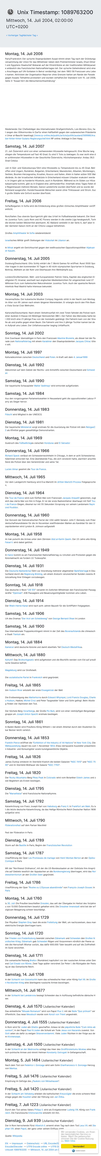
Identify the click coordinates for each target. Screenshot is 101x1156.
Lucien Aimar (11, 469)
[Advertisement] (50, 105)
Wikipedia (17, 1136)
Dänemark (60, 938)
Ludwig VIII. (73, 1109)
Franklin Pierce (12, 742)
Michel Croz (30, 700)
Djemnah (17, 593)
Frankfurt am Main (81, 806)
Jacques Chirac (83, 341)
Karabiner (47, 341)
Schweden (75, 938)
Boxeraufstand (72, 631)
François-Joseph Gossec (80, 887)
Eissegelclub (47, 690)
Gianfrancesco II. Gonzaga (73, 1065)
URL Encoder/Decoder (55, 1143)
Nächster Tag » (30, 35)
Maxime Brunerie (65, 338)
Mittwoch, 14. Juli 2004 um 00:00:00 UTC (51, 1149)
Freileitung (52, 922)
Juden (24, 1027)
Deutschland (38, 357)
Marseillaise (15, 793)
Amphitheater (19, 233)
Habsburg (52, 806)
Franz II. (65, 806)
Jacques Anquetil (71, 498)
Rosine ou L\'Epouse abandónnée (45, 887)
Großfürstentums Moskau (73, 1049)
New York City (84, 742)
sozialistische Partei (19, 677)
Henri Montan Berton (70, 858)
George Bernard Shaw (64, 618)
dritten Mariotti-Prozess (69, 482)
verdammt (49, 1033)
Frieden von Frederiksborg (22, 938)
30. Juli (11, 903)
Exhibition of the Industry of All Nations (53, 742)
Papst (23, 1128)
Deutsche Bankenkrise (20, 571)
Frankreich (37, 677)
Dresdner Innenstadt (69, 906)
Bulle (74, 1011)
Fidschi (8, 414)
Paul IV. (30, 1030)
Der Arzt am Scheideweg (34, 618)
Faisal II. (9, 542)
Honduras (49, 443)
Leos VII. (84, 1125)
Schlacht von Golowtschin (24, 979)
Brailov (33, 960)
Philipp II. (38, 1109)
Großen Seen (36, 874)
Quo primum (84, 1011)
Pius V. (60, 1011)
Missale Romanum (31, 1011)
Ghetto (34, 1027)
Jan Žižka (59, 1097)
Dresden (45, 903)
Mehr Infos (70, 1140)
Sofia (32, 233)
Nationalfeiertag (23, 341)
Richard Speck (12, 455)
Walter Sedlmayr (42, 385)
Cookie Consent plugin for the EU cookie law (78, 1150)
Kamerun (9, 647)
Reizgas (90, 427)
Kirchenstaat (14, 1036)
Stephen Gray (25, 922)
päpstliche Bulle (72, 1027)
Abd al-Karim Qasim (61, 539)
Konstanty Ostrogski (57, 1052)
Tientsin (17, 634)
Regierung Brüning (33, 574)
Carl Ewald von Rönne (20, 963)
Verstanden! (79, 1146)
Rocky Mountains (17, 777)
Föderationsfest (13, 825)
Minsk (10, 247)
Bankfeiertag (80, 571)
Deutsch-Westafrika (71, 647)
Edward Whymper (57, 697)
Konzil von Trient (57, 1014)
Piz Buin (51, 711)
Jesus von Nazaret (70, 1030)
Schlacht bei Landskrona (23, 995)
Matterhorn (34, 697)
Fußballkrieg (25, 443)
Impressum (17, 1143)
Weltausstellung (13, 746)
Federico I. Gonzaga (35, 1065)
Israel (7, 240)
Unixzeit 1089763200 (16, 1149)
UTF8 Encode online (37, 1146)
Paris (7, 890)
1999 (85, 357)
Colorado (51, 777)
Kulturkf (9, 659)
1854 (52, 746)
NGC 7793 (54, 765)
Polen (52, 357)
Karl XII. (82, 979)
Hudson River (15, 690)
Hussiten (26, 1097)
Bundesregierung (61, 871)
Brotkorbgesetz (26, 659)
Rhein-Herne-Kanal (18, 605)
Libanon (62, 240)
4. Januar (78, 357)
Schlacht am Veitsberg (22, 1093)
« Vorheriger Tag (14, 35)
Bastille (22, 845)
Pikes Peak (38, 777)
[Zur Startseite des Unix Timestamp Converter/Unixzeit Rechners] (11, 12)
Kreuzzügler (66, 1093)
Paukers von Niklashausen (45, 1081)
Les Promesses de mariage (41, 858)
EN (6, 1143)
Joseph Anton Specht (27, 714)
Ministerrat (26, 427)
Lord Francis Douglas (77, 697)
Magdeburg (11, 670)
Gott (7, 1033)
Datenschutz (33, 1143)
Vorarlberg (28, 711)
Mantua (13, 1068)
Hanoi (10, 555)
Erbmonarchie (35, 1112)
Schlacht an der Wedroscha (25, 1049)
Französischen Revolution (59, 845)
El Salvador (64, 443)
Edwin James (83, 777)
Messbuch (31, 1014)
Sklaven (40, 1033)
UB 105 (31, 589)
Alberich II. (40, 1125)
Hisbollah (49, 240)
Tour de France (38, 469)
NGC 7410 (76, 761)
